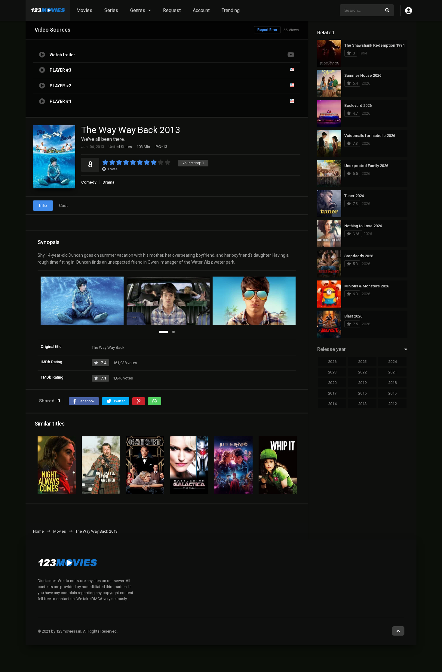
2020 (332, 382)
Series (111, 10)
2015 (392, 393)
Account (201, 10)
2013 (362, 403)
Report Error (267, 30)
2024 (392, 361)
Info (43, 205)
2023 (332, 372)
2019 (362, 382)
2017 (332, 393)
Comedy (88, 182)
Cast (63, 205)
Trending (231, 10)
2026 (332, 361)
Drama (108, 182)
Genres (137, 10)
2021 (392, 372)
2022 (362, 372)
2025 (362, 361)
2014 (332, 403)
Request (172, 10)
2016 (362, 393)
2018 (392, 382)
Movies (84, 10)
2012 (392, 403)
